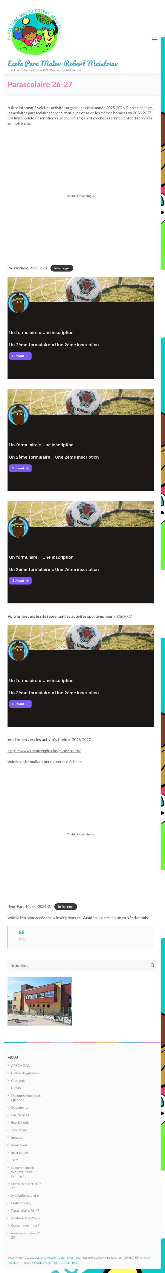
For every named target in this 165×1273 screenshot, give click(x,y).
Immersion (19, 1145)
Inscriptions (20, 1152)
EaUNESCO (20, 1115)
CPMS (16, 1088)
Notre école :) (21, 1203)
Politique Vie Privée (25, 1218)
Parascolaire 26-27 (25, 1210)
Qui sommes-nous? (25, 1225)
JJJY (14, 1160)
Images (16, 1137)
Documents (19, 1107)
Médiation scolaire (25, 1195)
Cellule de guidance (25, 1073)
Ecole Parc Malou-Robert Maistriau (63, 63)
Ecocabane (19, 1130)
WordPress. (43, 1262)
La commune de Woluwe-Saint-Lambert (22, 1171)
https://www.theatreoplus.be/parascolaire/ (44, 750)
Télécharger (61, 268)
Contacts (18, 1080)
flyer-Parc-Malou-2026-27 (30, 906)
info (21, 939)
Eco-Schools (20, 1122)
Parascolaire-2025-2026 (28, 268)
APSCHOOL (20, 1065)
